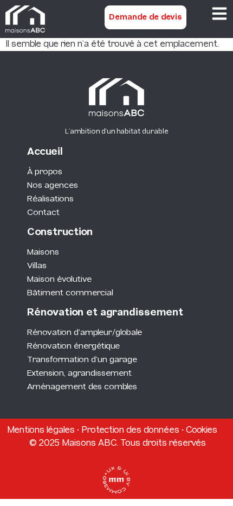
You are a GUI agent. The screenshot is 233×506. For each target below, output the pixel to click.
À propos (44, 172)
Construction (60, 232)
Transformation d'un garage (82, 360)
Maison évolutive (59, 279)
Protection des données (130, 430)
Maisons (43, 252)
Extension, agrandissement (79, 373)
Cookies (201, 430)
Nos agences (52, 185)
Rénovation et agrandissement (105, 313)
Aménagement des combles (82, 387)
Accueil (45, 152)
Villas (37, 266)
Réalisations (50, 199)
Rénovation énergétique (73, 346)
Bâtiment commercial (70, 293)
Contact (43, 213)
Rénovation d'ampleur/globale (84, 333)
